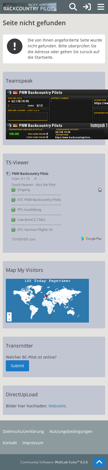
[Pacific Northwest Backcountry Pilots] (30, 6)
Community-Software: (54, 462)
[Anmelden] (86, 7)
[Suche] (73, 6)
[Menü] (100, 6)
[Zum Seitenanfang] (99, 462)
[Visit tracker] (47, 300)
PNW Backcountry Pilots (30, 173)
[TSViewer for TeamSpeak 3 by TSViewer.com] (21, 238)
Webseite (57, 405)
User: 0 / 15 (21, 178)
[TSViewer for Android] (91, 238)
